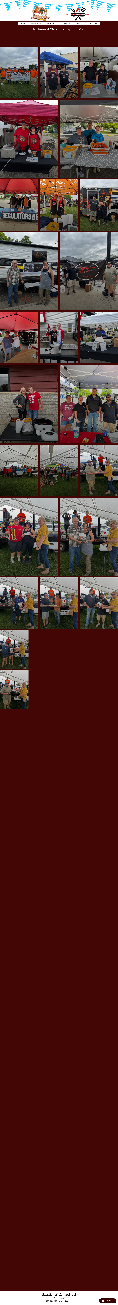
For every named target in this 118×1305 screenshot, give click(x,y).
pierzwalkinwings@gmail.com (59, 1298)
